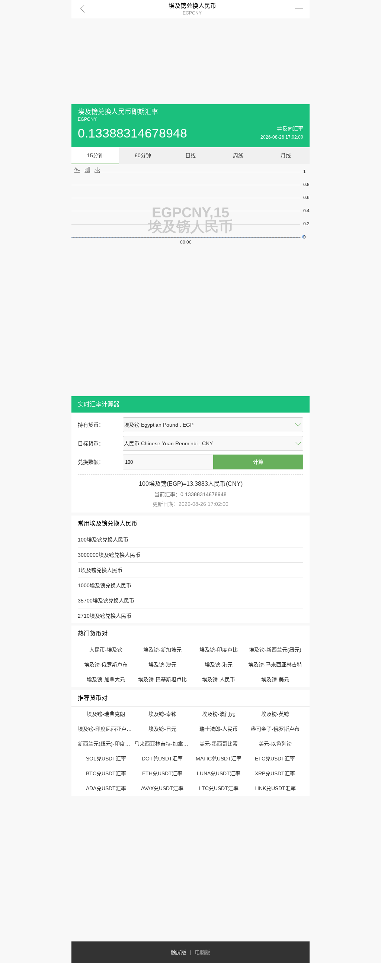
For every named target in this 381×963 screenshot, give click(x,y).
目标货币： (91, 443)
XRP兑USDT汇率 (275, 773)
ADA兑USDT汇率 (106, 788)
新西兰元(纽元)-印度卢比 (106, 744)
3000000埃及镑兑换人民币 (109, 555)
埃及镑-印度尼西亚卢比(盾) (109, 729)
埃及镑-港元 (219, 665)
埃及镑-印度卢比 (218, 650)
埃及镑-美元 (275, 679)
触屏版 (178, 952)
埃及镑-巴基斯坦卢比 (162, 679)
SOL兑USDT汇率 (106, 759)
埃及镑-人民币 (218, 679)
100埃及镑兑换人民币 (103, 540)
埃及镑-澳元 (162, 665)
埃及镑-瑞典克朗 (106, 714)
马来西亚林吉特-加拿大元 (163, 744)
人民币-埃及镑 (105, 650)
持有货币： (91, 425)
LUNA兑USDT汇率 (218, 773)
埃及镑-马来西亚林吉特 (275, 665)
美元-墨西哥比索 (218, 744)
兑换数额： (91, 462)
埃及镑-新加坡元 (162, 650)
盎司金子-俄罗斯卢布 (275, 729)
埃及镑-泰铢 (162, 714)
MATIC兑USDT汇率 (218, 759)
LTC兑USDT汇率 (218, 788)
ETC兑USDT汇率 (275, 759)
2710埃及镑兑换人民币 (104, 616)
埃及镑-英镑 (275, 714)
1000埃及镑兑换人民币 (104, 585)
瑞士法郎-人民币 (218, 729)
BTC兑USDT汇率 (106, 773)
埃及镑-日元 (162, 729)
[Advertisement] (190, 52)
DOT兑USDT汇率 (162, 759)
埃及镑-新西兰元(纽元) (275, 650)
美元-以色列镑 (275, 744)
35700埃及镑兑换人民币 (106, 601)
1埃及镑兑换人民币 (100, 570)
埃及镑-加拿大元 (106, 679)
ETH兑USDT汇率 (162, 773)
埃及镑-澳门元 (218, 714)
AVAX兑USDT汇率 (162, 788)
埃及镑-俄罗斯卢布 (106, 665)
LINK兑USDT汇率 (275, 788)
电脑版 (202, 952)
